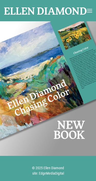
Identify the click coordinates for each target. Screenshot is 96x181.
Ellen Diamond (45, 10)
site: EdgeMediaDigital (48, 173)
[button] (89, 10)
